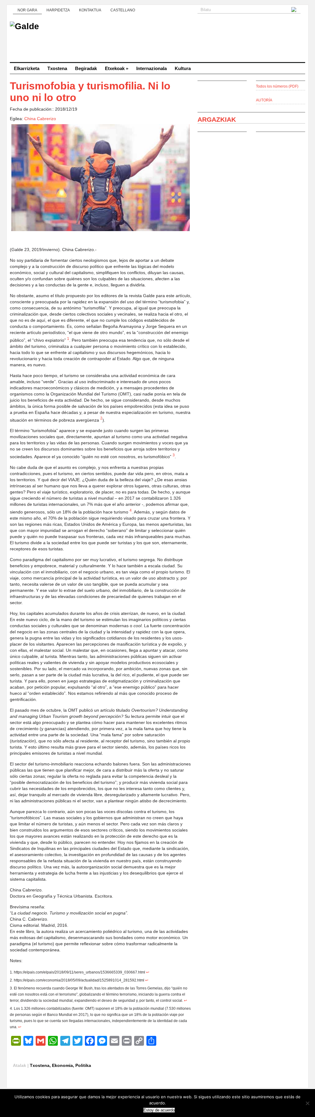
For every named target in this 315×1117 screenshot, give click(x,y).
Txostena (57, 68)
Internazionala (151, 68)
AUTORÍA (264, 100)
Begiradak (86, 68)
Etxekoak (116, 68)
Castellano (122, 10)
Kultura (183, 68)
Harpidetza (58, 10)
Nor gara (27, 10)
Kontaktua (90, 10)
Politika (83, 1065)
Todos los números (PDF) (277, 86)
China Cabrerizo (40, 118)
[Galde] (157, 40)
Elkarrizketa (26, 68)
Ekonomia (62, 1065)
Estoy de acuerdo (159, 1110)
